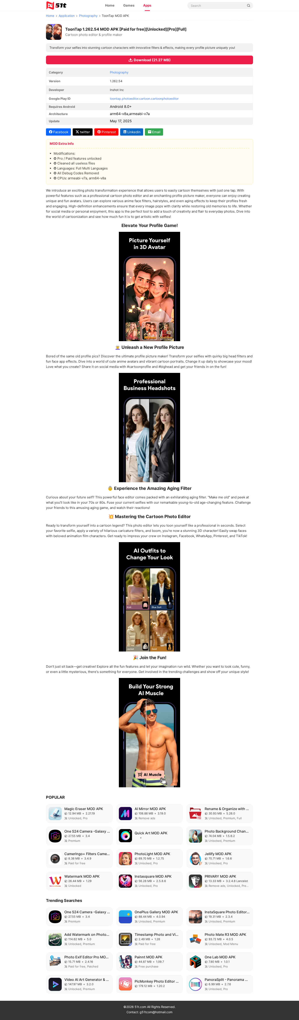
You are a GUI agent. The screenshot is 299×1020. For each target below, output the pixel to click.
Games (128, 5)
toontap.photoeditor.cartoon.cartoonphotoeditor (144, 98)
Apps (147, 5)
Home (109, 5)
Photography (88, 15)
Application (67, 15)
